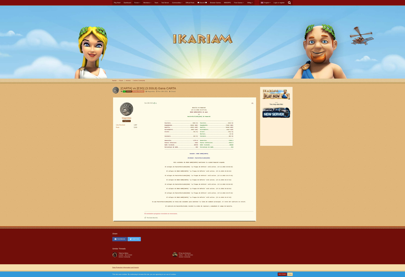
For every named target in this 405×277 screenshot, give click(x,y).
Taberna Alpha (123, 253)
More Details (282, 274)
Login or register (279, 2)
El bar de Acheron (185, 253)
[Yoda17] (175, 255)
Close (290, 274)
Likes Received (120, 125)
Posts (117, 127)
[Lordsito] (114, 255)
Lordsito (121, 255)
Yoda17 (181, 255)
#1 (252, 103)
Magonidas (151, 91)
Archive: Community (124, 257)
